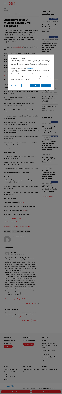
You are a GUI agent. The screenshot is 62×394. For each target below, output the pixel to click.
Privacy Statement (29, 68)
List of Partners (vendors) (16, 80)
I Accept (46, 85)
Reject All (35, 85)
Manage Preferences (16, 85)
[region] (31, 72)
